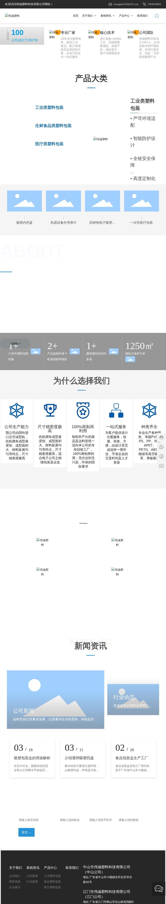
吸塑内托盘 (24, 222)
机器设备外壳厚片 (64, 222)
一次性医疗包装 (141, 222)
